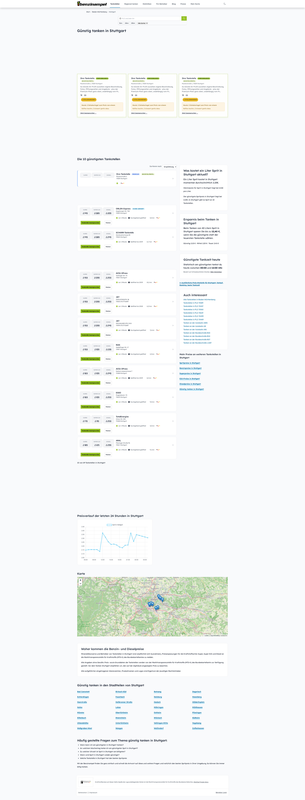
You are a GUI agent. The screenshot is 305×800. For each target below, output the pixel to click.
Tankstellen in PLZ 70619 (193, 313)
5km (120, 23)
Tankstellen (115, 4)
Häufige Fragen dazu (201, 782)
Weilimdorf (159, 728)
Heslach (157, 702)
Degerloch (196, 692)
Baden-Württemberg (99, 12)
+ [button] (80, 580)
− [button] (80, 583)
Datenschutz (82, 792)
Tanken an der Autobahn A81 (195, 329)
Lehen (118, 707)
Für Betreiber (161, 4)
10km (127, 23)
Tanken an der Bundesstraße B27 (196, 339)
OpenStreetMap (215, 635)
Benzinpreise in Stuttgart (191, 368)
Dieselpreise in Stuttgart (190, 384)
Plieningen (196, 712)
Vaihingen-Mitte (161, 723)
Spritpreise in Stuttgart (190, 363)
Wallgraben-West (84, 728)
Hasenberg (197, 697)
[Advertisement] (111, 53)
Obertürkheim (122, 712)
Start (88, 12)
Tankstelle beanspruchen (90, 223)
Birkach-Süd (121, 692)
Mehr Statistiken (216, 272)
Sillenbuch (81, 718)
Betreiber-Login (221, 792)
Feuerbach (120, 697)
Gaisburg (158, 697)
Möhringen (158, 707)
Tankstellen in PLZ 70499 (193, 316)
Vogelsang (196, 723)
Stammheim (121, 718)
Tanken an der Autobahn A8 (194, 326)
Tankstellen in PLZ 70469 (193, 319)
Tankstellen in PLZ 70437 (193, 306)
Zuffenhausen (198, 728)
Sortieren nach (155, 166)
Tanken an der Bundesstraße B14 (196, 336)
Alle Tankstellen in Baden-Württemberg (199, 299)
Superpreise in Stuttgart (190, 373)
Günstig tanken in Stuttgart (192, 389)
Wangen (119, 728)
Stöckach (158, 718)
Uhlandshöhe (82, 723)
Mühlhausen (197, 707)
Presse (183, 4)
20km (133, 23)
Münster (80, 712)
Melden (108, 223)
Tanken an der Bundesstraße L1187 (197, 343)
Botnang (157, 692)
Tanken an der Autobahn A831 (195, 323)
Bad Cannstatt (83, 692)
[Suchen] (184, 18)
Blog (174, 4)
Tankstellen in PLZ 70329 (193, 303)
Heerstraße (82, 702)
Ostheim (157, 712)
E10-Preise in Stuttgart (190, 379)
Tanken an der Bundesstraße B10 (196, 333)
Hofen (79, 707)
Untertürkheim (122, 723)
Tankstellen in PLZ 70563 (193, 309)
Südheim (196, 718)
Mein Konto (195, 4)
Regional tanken (131, 4)
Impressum (93, 792)
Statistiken (147, 4)
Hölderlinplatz (198, 702)
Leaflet (206, 635)
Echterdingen (83, 697)
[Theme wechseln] (225, 4)
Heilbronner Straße (124, 702)
